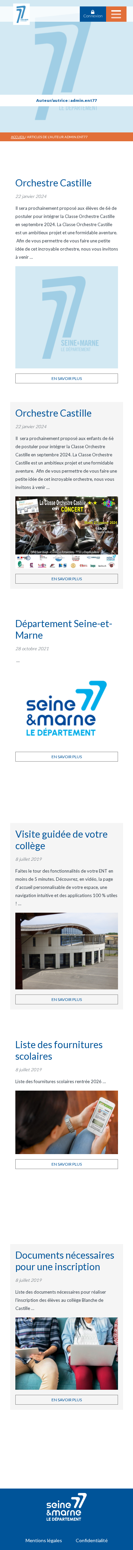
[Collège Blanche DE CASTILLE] (21, 14)
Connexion (93, 15)
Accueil (18, 137)
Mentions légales (44, 1540)
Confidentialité (92, 1540)
